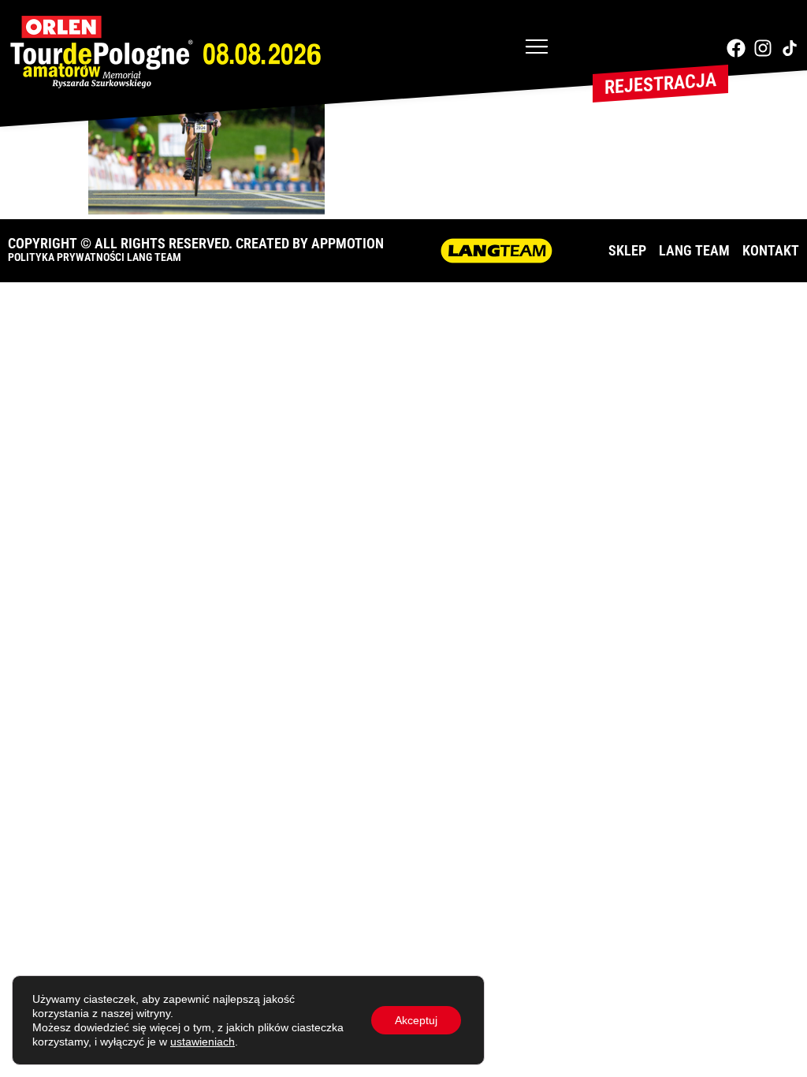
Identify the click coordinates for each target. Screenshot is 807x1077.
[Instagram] (762, 48)
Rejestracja (660, 84)
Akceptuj (416, 1020)
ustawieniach (202, 1041)
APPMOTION (347, 243)
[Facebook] (736, 48)
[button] (537, 48)
